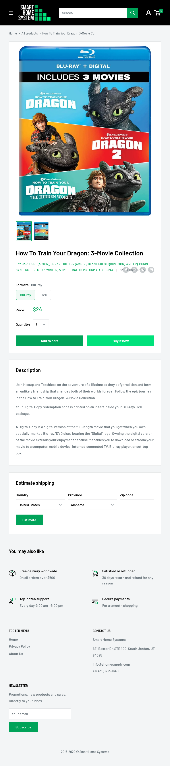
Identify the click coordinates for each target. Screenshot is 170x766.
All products (29, 33)
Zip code (126, 495)
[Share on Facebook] (126, 269)
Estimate (29, 520)
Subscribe (23, 727)
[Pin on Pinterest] (134, 269)
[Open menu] (11, 13)
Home (13, 33)
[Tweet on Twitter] (143, 269)
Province (75, 495)
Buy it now (121, 341)
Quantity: (23, 324)
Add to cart (49, 341)
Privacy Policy (19, 646)
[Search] (132, 13)
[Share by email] (151, 269)
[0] (157, 12)
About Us (16, 653)
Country (22, 495)
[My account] (148, 12)
